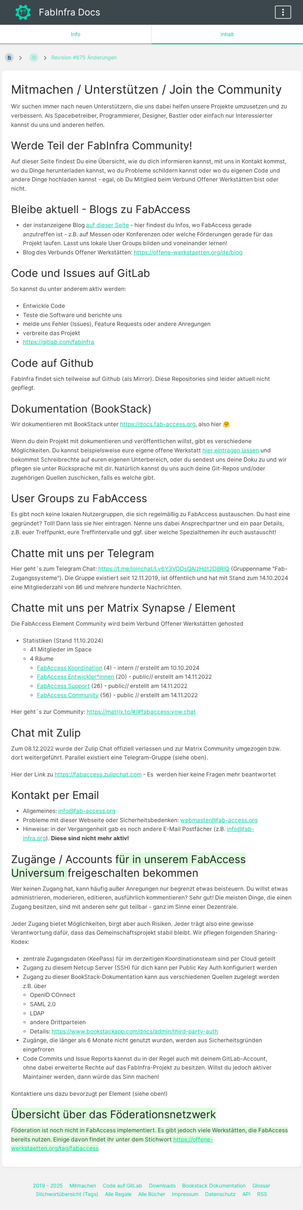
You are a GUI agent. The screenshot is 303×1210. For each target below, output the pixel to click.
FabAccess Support (63, 685)
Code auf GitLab (122, 1185)
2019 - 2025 (48, 1185)
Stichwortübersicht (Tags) (67, 1194)
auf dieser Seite (107, 225)
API (246, 1194)
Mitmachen (82, 1185)
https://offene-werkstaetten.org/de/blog (188, 252)
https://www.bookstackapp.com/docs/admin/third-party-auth (135, 1031)
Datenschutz (220, 1194)
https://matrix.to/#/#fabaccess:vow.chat (141, 711)
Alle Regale (118, 1194)
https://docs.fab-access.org (157, 424)
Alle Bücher (151, 1194)
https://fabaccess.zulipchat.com (98, 774)
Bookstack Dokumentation (214, 1185)
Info (75, 34)
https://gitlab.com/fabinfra (58, 341)
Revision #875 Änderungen (84, 57)
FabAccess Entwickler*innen (75, 676)
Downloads (162, 1185)
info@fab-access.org (86, 810)
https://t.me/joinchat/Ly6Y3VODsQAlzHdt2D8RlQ (163, 568)
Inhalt (227, 34)
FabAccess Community (68, 695)
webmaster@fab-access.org (219, 820)
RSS (262, 1194)
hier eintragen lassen (230, 450)
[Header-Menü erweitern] (283, 12)
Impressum (185, 1194)
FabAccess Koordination (69, 667)
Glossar (261, 1185)
